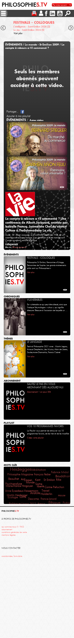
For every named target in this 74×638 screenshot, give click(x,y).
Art (22, 479)
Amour (41, 503)
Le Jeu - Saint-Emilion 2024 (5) (28, 29)
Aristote (35, 493)
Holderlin (46, 494)
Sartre (39, 484)
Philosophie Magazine (20, 474)
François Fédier (42, 474)
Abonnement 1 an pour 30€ (39, 391)
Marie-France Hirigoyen (19, 486)
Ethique (15, 247)
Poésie (67, 503)
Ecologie (13, 497)
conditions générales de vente (14, 532)
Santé (23, 497)
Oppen (28, 480)
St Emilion (49, 480)
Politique (15, 503)
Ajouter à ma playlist (18, 116)
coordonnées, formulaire (12, 556)
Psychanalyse (14, 484)
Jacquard (22, 247)
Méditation (38, 470)
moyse (61, 495)
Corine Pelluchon (54, 487)
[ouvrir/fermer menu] (3, 13)
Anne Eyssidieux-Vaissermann (21, 491)
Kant (37, 480)
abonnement (7, 529)
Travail (45, 490)
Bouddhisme (63, 476)
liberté (40, 486)
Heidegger (20, 469)
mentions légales (9, 535)
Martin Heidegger (17, 495)
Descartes (33, 499)
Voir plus (17, 33)
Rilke (58, 479)
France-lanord (48, 499)
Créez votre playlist (35, 438)
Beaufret (13, 479)
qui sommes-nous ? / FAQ (13, 526)
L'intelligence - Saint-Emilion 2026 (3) (31, 26)
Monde (30, 482)
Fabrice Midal (59, 472)
